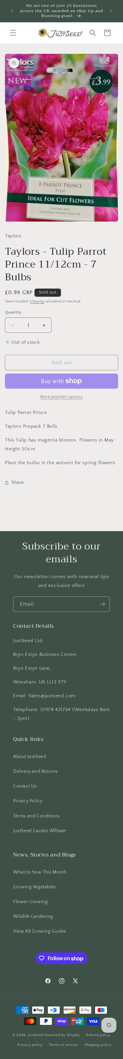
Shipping (37, 301)
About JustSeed (29, 756)
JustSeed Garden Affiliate (39, 830)
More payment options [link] (61, 397)
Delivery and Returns (35, 771)
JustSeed (35, 1035)
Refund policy (98, 1035)
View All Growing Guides (39, 931)
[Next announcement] (111, 11)
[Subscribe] (102, 604)
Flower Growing (30, 901)
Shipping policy (98, 1045)
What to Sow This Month (40, 872)
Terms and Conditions (36, 816)
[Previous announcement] (12, 11)
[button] (13, 33)
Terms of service (63, 1045)
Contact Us (25, 786)
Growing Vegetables (34, 887)
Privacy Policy (27, 801)
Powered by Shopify (62, 1035)
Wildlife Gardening (33, 916)
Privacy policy (30, 1045)
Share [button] (17, 482)
